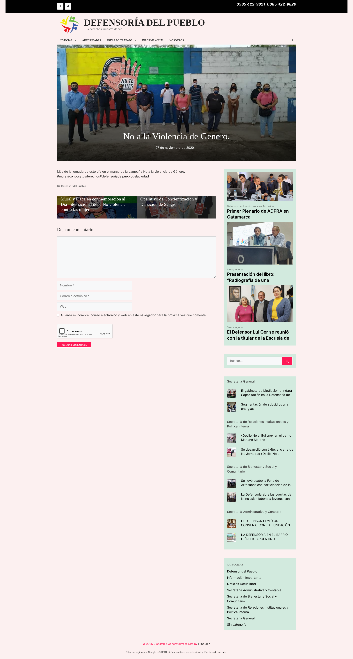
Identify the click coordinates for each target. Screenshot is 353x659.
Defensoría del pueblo (144, 22)
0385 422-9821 (250, 4)
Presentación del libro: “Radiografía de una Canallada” (250, 280)
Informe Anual (153, 40)
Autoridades (91, 40)
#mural (62, 176)
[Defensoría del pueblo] (70, 24)
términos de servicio (215, 652)
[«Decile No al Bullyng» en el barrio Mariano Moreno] (231, 440)
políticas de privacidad (188, 652)
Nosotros (177, 40)
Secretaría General (241, 618)
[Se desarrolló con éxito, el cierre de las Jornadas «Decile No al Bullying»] (231, 454)
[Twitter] (68, 6)
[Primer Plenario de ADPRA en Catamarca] (260, 199)
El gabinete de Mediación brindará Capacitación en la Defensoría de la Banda (266, 395)
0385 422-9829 (281, 4)
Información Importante (244, 577)
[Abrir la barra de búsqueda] (292, 40)
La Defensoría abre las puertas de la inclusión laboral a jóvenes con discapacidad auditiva (266, 499)
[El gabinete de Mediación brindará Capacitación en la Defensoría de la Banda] (231, 395)
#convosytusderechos (83, 176)
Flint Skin (204, 644)
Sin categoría (235, 269)
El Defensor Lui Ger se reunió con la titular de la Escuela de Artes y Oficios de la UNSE (258, 338)
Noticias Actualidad (263, 206)
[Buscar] (287, 361)
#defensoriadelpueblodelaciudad (124, 176)
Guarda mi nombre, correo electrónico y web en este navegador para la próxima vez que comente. (134, 315)
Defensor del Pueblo (73, 186)
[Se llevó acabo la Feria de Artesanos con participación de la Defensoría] (231, 485)
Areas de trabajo (119, 40)
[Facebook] (60, 6)
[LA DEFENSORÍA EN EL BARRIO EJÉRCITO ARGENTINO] (231, 539)
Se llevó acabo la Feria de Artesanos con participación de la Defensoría (266, 485)
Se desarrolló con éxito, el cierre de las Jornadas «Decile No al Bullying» (267, 454)
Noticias (66, 40)
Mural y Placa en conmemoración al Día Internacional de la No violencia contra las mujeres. (93, 204)
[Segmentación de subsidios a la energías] (231, 409)
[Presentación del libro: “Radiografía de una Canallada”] (260, 262)
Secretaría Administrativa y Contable (254, 590)
